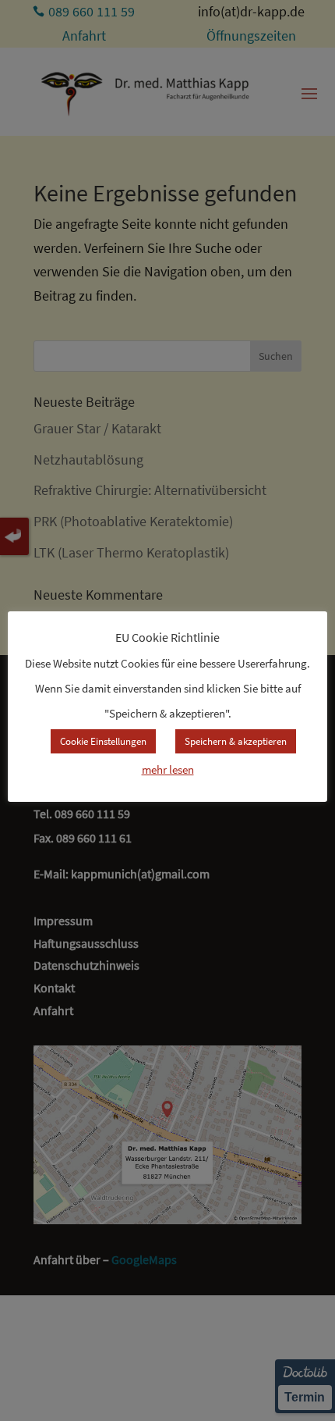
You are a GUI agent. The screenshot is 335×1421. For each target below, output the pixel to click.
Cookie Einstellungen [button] (103, 741)
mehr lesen (168, 769)
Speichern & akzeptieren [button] (236, 741)
